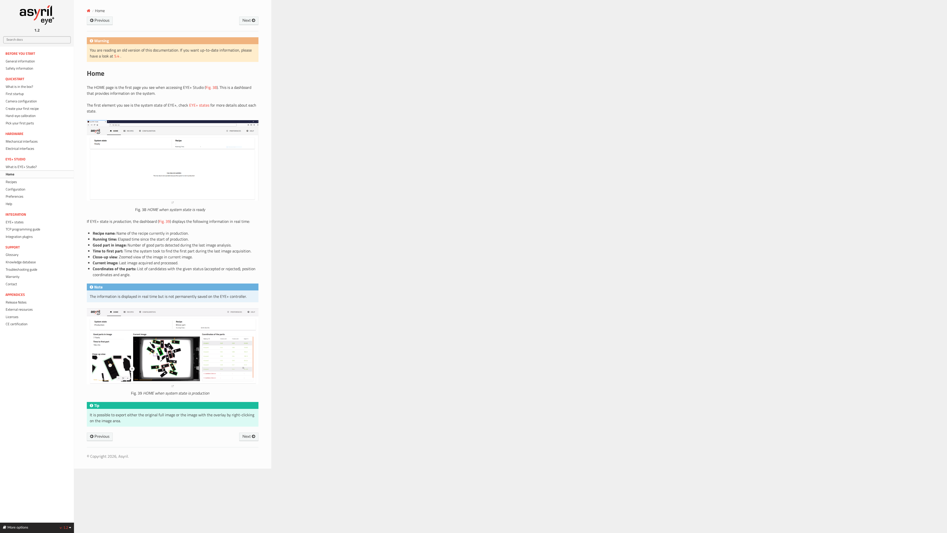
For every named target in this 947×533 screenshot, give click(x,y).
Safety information (19, 68)
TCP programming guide (23, 229)
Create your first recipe (22, 108)
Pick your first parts (20, 123)
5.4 (117, 56)
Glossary (12, 254)
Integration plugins (19, 236)
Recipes (11, 182)
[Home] (89, 11)
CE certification (17, 324)
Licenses (12, 317)
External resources (19, 309)
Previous (101, 20)
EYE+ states (15, 222)
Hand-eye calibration (21, 115)
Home (10, 174)
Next (247, 20)
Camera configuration (21, 101)
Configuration (15, 189)
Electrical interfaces (20, 148)
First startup (15, 93)
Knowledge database (21, 262)
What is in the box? (19, 86)
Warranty (12, 276)
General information (20, 61)
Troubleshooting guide (21, 269)
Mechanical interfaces (22, 141)
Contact (11, 284)
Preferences (14, 196)
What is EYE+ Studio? (21, 167)
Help (9, 204)
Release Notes (16, 302)
